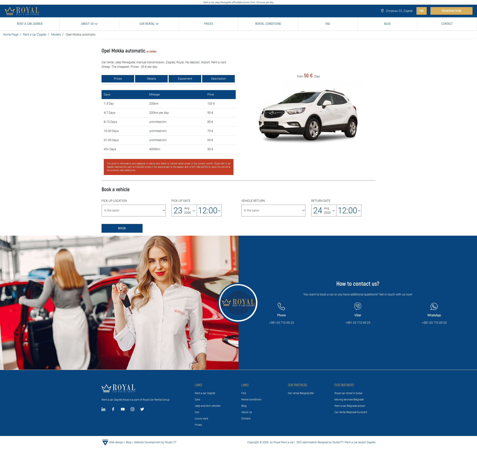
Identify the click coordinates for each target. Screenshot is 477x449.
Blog (244, 405)
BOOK (122, 228)
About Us (246, 412)
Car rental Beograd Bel (301, 393)
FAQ (243, 393)
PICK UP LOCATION (114, 201)
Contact (246, 418)
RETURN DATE (320, 201)
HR (422, 11)
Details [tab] (151, 78)
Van (197, 412)
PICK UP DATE (180, 201)
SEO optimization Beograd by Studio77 (319, 442)
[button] (89, 23)
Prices (198, 424)
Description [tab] (218, 78)
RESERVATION (451, 11)
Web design (116, 442)
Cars (197, 399)
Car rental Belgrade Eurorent (350, 412)
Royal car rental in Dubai (348, 393)
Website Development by (149, 442)
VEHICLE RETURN (253, 201)
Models (56, 34)
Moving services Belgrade (349, 399)
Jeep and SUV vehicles (207, 405)
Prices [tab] (118, 78)
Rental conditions (251, 399)
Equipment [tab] (185, 78)
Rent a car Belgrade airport (349, 405)
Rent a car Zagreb (34, 34)
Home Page (10, 34)
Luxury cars (201, 418)
